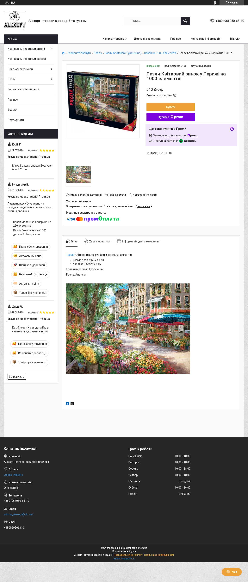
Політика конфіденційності (159, 555)
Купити (170, 107)
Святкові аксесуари (20, 69)
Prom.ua (142, 548)
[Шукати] (185, 21)
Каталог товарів (113, 38)
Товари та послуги (79, 53)
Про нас (175, 38)
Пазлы (98, 53)
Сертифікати (16, 120)
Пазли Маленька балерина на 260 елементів (32, 223)
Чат (234, 571)
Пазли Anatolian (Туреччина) (123, 53)
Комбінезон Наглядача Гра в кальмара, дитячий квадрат (30, 329)
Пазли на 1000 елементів (160, 53)
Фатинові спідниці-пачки (23, 89)
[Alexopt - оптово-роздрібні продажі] (15, 20)
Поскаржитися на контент (128, 555)
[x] (72, 404)
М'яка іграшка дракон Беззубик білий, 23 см (32, 167)
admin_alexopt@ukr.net (18, 514)
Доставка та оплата (147, 38)
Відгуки (235, 38)
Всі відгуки (15, 376)
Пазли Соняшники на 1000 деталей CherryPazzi (29, 232)
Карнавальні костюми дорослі (27, 58)
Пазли (70, 254)
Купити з (164, 117)
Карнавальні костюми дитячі (26, 48)
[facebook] (67, 404)
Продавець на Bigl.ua (124, 551)
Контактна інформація (205, 38)
